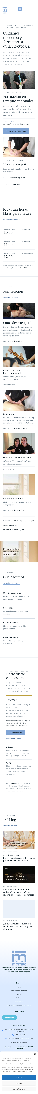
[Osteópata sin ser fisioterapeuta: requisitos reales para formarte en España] (19, 840)
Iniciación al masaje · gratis (14, 530)
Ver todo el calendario (11, 219)
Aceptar (19, 1077)
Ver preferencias (19, 1089)
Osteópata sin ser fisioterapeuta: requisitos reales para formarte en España (19, 858)
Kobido (32, 521)
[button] (35, 1054)
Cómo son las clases (14, 738)
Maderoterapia (20, 521)
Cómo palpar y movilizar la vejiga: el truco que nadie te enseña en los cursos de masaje (18, 892)
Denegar (19, 1083)
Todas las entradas (10, 825)
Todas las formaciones (11, 297)
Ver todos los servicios (11, 583)
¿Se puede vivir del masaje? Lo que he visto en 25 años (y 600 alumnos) (18, 926)
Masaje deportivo (10, 525)
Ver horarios (16, 732)
